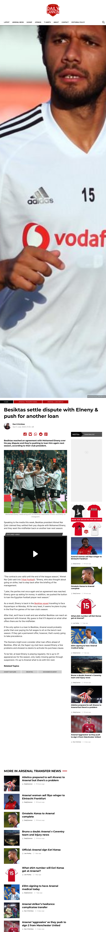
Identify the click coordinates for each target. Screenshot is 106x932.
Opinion (38, 22)
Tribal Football (27, 579)
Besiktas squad (41, 603)
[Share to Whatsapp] (35, 434)
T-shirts (47, 22)
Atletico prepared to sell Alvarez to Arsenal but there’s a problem (43, 779)
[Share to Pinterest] (46, 434)
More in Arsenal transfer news (32, 771)
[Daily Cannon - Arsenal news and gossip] (53, 10)
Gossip (29, 22)
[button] (103, 22)
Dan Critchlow (19, 424)
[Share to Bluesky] (30, 434)
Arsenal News (18, 22)
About (56, 22)
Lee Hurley (27, 853)
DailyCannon (28, 784)
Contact (65, 22)
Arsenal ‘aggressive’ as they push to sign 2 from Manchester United (44, 924)
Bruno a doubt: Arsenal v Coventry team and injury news (43, 833)
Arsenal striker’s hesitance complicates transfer (38, 906)
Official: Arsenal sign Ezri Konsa (41, 849)
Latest (6, 22)
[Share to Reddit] (41, 434)
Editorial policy (78, 22)
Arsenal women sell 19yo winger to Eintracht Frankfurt (43, 797)
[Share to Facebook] (25, 434)
